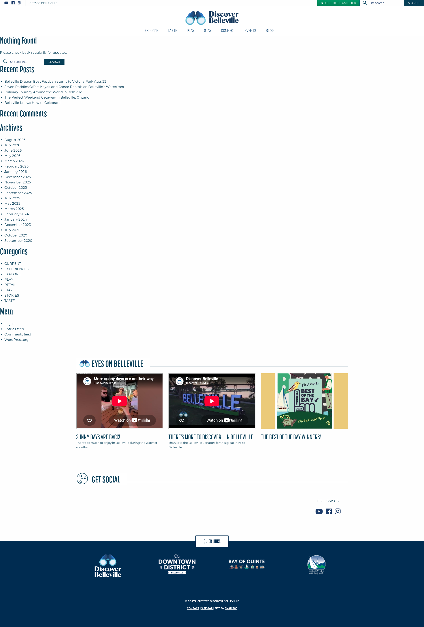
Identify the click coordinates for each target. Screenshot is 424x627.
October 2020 (15, 235)
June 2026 (13, 150)
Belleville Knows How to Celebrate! (32, 103)
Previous (75, 403)
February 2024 (16, 214)
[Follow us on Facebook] (13, 3)
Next (348, 403)
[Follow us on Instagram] (19, 3)
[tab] (119, 413)
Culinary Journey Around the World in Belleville (43, 92)
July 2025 (12, 198)
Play (190, 30)
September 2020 (18, 240)
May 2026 (12, 156)
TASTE (9, 301)
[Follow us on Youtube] (6, 3)
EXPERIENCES (16, 269)
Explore (151, 30)
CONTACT (193, 608)
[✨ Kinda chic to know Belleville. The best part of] (188, 506)
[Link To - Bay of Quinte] (246, 564)
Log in (9, 324)
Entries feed (14, 329)
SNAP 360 (231, 608)
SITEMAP (207, 608)
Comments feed (17, 334)
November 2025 (17, 182)
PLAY (8, 279)
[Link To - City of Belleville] (316, 564)
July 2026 (12, 145)
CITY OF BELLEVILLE (43, 3)
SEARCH (414, 3)
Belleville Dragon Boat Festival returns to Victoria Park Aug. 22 (55, 81)
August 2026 (14, 140)
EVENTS (250, 30)
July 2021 (11, 230)
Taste (172, 30)
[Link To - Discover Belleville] (107, 565)
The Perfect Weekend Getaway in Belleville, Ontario (46, 97)
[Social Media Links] (14, 3)
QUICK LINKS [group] (212, 541)
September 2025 (18, 193)
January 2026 (15, 172)
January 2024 (15, 219)
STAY (8, 290)
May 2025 (12, 203)
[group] (212, 413)
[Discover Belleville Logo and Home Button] (212, 18)
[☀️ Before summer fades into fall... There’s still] (97, 506)
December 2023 (17, 225)
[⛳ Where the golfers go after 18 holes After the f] (279, 506)
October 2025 (15, 187)
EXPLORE (12, 274)
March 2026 (14, 161)
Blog (270, 30)
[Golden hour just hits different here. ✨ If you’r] (143, 506)
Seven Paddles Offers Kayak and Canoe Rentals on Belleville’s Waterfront (64, 87)
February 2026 (16, 166)
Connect (228, 30)
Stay (207, 30)
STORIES (11, 295)
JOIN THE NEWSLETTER (339, 3)
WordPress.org (16, 339)
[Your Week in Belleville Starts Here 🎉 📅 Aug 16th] (234, 506)
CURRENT (12, 263)
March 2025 (14, 209)
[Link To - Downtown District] (177, 564)
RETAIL (10, 285)
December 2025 (17, 177)
